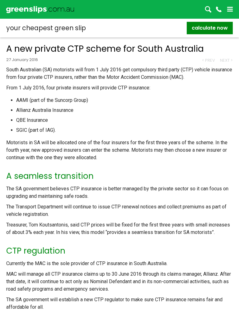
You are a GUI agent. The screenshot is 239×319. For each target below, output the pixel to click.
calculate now (210, 27)
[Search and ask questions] (208, 9)
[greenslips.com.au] (40, 9)
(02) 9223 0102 (218, 9)
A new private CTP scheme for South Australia (105, 49)
